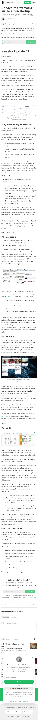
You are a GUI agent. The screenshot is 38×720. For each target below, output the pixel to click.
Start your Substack (14, 712)
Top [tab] (3, 639)
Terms (23, 707)
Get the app (27, 712)
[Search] (35, 639)
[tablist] (9, 617)
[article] (19, 649)
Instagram (13, 294)
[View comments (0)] (9, 24)
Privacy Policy (18, 696)
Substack (10, 716)
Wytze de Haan (10, 18)
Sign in (34, 2)
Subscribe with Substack (20, 688)
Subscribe (28, 2)
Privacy (18, 707)
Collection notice (31, 707)
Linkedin (10, 296)
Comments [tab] (5, 617)
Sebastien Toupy (13, 650)
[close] (32, 657)
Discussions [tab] (15, 639)
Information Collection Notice (22, 694)
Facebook (20, 294)
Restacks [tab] (13, 617)
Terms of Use (27, 692)
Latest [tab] (8, 639)
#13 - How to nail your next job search (12, 645)
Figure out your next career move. (11, 648)
